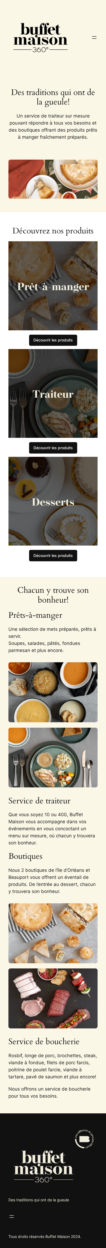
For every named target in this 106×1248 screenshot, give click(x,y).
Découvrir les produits (53, 340)
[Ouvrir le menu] (94, 37)
